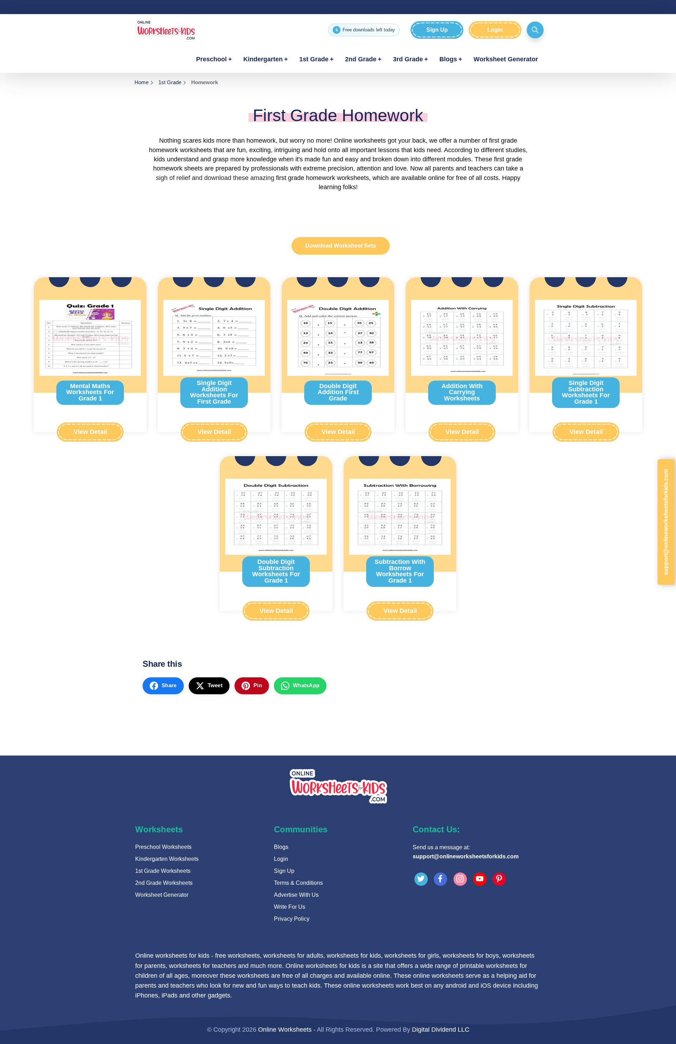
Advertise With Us (296, 895)
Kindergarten (263, 59)
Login (495, 30)
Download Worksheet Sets (340, 246)
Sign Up (437, 30)
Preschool (211, 59)
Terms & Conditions (298, 883)
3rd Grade (408, 59)
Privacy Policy (291, 919)
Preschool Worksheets (163, 847)
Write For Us (289, 907)
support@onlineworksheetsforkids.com (466, 856)
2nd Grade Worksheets (164, 883)
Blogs (448, 59)
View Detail (90, 431)
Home (141, 82)
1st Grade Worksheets (162, 871)
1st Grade (313, 59)
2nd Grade (360, 59)
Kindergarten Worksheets (167, 859)
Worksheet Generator (506, 59)
